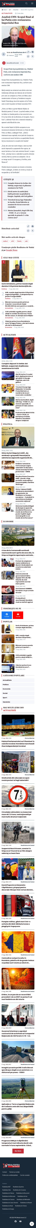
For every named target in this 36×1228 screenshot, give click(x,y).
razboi (5, 241)
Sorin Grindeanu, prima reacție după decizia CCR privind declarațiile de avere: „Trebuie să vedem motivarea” (17, 286)
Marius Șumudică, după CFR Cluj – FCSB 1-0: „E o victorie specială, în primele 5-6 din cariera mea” (20, 214)
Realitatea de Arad (7, 1206)
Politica (4, 289)
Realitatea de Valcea (8, 1193)
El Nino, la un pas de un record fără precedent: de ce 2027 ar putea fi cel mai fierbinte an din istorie (17, 997)
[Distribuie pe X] (32, 56)
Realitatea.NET (6, 1187)
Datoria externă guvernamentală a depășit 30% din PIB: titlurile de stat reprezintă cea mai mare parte (23, 579)
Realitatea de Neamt (26, 1202)
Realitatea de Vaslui (21, 52)
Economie (8, 327)
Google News (11, 250)
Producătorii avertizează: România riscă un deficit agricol (24, 600)
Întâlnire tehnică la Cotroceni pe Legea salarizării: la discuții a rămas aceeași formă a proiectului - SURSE (25, 468)
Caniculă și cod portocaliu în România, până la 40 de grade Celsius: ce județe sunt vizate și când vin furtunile (18, 961)
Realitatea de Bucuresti (22, 1193)
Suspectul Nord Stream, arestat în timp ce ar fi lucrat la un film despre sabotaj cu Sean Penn (17, 850)
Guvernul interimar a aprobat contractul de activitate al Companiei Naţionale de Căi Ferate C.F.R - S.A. (18, 1033)
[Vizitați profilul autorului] (4, 54)
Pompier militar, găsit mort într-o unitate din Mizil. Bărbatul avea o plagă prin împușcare (16, 924)
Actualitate (15, 9)
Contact (4, 1172)
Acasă (5, 9)
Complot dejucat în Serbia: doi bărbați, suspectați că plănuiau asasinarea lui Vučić (19, 185)
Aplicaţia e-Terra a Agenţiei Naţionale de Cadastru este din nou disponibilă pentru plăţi (18, 1106)
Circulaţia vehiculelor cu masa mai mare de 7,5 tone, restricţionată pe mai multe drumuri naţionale (17, 814)
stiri (12, 241)
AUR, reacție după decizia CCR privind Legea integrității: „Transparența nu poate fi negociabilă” (19, 294)
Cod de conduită (25, 1175)
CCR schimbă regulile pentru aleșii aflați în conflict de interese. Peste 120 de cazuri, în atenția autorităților (19, 314)
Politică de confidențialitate (10, 1175)
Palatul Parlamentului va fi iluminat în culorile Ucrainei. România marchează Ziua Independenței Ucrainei (18, 743)
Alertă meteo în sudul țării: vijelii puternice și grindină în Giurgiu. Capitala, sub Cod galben (20, 193)
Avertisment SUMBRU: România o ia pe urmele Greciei (25, 591)
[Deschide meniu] (32, 3)
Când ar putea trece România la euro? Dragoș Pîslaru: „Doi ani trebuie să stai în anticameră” (19, 323)
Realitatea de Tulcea (21, 1206)
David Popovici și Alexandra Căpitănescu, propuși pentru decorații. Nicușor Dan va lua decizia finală (17, 888)
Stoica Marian (29, 738)
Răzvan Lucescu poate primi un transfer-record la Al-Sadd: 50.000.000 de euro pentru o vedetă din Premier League (19, 305)
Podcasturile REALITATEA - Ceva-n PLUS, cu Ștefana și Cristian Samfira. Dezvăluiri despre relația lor (25, 417)
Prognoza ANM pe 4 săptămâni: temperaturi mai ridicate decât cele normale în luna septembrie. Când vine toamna (17, 1144)
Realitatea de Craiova (8, 1199)
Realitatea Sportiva (18, 1187)
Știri (10, 9)
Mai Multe (18, 1151)
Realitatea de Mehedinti (23, 1199)
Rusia (19, 241)
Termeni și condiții (14, 1172)
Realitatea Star (6, 1190)
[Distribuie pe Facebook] (32, 52)
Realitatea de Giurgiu (8, 1209)
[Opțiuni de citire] (32, 1224)
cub (26, 241)
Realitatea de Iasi (22, 1196)
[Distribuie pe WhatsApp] (28, 56)
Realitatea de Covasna (19, 1190)
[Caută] (26, 3)
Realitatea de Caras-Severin (10, 1202)
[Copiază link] (28, 52)
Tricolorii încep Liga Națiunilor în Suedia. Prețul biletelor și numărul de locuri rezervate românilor (20, 203)
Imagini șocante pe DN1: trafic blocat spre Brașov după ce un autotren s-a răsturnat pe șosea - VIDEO (17, 1069)
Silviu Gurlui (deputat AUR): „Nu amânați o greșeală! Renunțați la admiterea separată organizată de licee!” (17, 456)
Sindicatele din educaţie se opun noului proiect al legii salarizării (15, 779)
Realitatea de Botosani (8, 1196)
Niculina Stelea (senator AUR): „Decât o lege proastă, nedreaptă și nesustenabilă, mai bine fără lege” (25, 480)
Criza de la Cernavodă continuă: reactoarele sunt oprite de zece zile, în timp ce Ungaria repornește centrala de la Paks (18, 554)
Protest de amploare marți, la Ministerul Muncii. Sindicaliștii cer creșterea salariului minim (24, 565)
